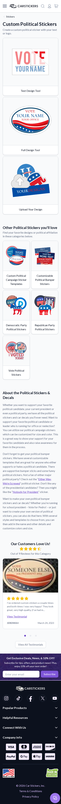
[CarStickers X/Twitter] (42, 699)
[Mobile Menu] (5, 6)
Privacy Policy (30, 796)
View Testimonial (17, 616)
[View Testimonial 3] (36, 635)
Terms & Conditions (30, 791)
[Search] (43, 6)
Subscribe (49, 674)
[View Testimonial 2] (30, 635)
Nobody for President (25, 491)
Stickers (10, 16)
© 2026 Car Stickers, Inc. (30, 785)
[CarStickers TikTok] (18, 699)
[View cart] (56, 6)
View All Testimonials (30, 644)
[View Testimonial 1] (25, 635)
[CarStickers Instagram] (6, 699)
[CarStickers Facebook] (30, 699)
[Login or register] (49, 6)
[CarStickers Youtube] (54, 699)
